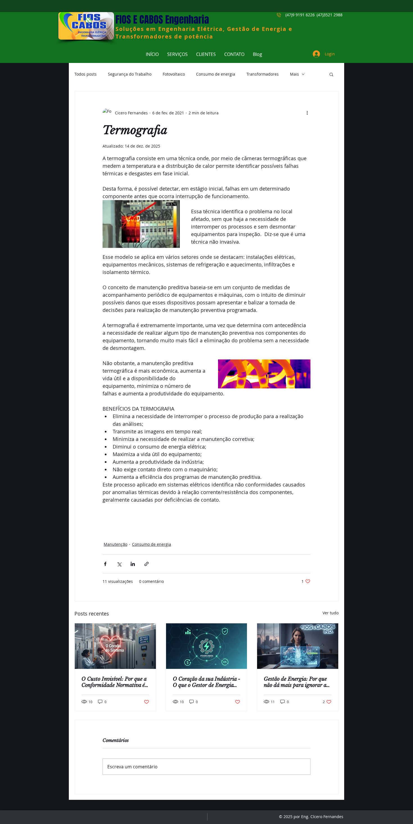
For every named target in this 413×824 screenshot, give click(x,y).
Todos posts (85, 74)
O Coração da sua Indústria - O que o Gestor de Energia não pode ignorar (206, 682)
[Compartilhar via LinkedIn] (132, 564)
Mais (294, 74)
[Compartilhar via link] (146, 564)
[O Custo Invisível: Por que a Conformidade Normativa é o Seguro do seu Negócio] (115, 646)
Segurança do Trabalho (129, 74)
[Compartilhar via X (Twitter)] (119, 564)
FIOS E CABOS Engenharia (162, 19)
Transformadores (262, 74)
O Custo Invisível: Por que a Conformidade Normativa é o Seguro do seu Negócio (115, 682)
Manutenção (115, 544)
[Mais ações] (307, 112)
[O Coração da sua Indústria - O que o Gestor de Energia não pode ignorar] (206, 646)
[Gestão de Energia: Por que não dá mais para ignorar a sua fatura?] (297, 646)
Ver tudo (331, 612)
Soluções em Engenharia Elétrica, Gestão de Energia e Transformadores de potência (203, 32)
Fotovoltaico (174, 74)
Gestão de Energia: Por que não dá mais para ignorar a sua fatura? (295, 682)
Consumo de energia (215, 74)
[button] (331, 74)
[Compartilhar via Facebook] (105, 564)
